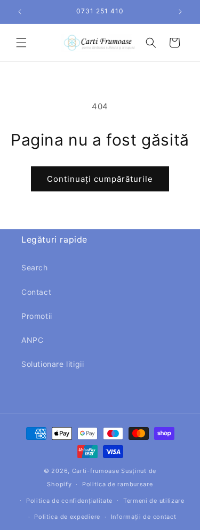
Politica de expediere (67, 516)
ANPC (32, 339)
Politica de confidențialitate (69, 500)
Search (34, 267)
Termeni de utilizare (154, 500)
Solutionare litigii (52, 363)
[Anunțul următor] (180, 11)
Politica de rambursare (117, 484)
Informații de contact (144, 516)
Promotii (36, 315)
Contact (36, 291)
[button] (21, 42)
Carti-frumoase (95, 471)
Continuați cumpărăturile (100, 179)
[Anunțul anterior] (19, 11)
